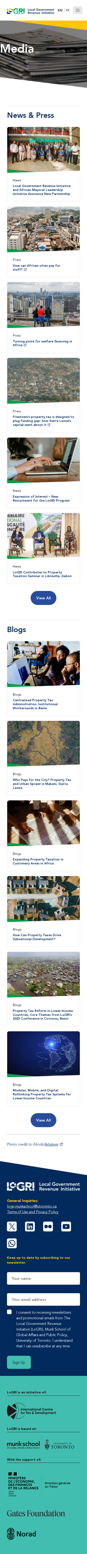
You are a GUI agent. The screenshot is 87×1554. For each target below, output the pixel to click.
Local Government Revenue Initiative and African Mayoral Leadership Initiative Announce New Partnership (42, 189)
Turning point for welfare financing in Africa (42, 343)
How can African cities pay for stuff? (36, 267)
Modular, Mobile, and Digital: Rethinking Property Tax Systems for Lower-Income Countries (42, 1094)
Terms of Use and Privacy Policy (32, 1212)
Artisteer (51, 1144)
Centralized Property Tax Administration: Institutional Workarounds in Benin (35, 704)
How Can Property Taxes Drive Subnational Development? (37, 937)
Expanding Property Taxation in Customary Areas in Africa (38, 861)
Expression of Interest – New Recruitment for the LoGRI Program (41, 498)
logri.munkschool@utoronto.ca (32, 1206)
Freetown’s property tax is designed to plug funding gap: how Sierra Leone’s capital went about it (43, 420)
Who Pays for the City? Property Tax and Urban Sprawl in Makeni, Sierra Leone (42, 783)
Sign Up (19, 1362)
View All (43, 598)
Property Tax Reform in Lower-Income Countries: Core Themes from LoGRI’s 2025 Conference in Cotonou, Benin (43, 1014)
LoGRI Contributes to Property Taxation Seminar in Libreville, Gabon (42, 574)
